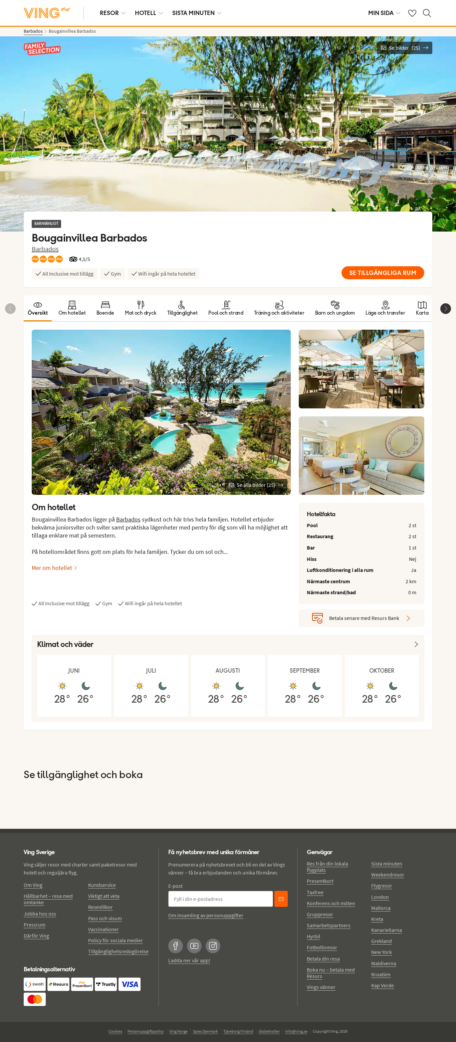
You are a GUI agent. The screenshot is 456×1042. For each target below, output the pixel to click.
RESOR (109, 13)
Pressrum (34, 924)
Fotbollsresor (322, 947)
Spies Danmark (205, 1031)
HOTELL (145, 13)
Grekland (381, 941)
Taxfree (315, 892)
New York (381, 952)
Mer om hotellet (52, 568)
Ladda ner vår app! (189, 960)
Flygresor (381, 885)
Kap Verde (382, 985)
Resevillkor (100, 907)
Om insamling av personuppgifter (205, 915)
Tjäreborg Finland (238, 1031)
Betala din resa (323, 958)
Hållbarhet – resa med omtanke (48, 899)
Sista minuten (386, 863)
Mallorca (381, 908)
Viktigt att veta (104, 896)
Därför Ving (36, 935)
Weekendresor (387, 874)
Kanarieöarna (386, 930)
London (380, 897)
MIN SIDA (381, 13)
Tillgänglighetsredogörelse (118, 951)
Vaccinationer (103, 929)
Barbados (45, 249)
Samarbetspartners (329, 925)
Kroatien (381, 974)
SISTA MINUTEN (193, 13)
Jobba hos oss (40, 913)
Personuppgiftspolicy (146, 1031)
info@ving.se (296, 1031)
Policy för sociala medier (115, 940)
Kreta (377, 919)
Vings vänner (321, 987)
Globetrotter (269, 1031)
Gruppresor (320, 914)
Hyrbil (313, 936)
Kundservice (102, 885)
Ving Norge (178, 1031)
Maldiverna (383, 963)
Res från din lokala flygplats (327, 866)
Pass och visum (105, 918)
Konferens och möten (331, 903)
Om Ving (33, 885)
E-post (175, 886)
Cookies (115, 1031)
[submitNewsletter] (281, 899)
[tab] (38, 308)
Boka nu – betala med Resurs (331, 972)
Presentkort (320, 881)
